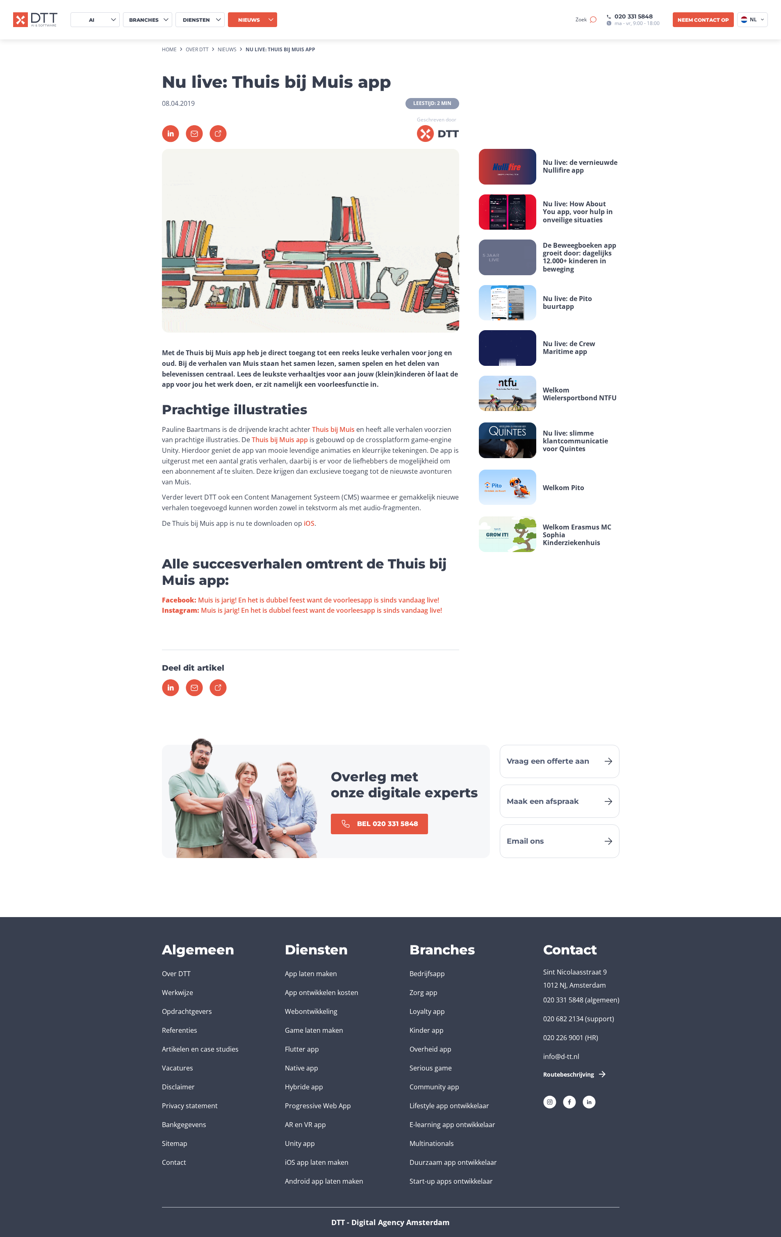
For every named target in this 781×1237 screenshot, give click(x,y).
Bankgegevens (184, 1124)
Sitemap (174, 1143)
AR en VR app (305, 1124)
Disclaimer (178, 1086)
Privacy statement (190, 1105)
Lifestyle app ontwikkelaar (449, 1105)
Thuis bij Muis (333, 429)
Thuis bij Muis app (280, 439)
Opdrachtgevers (187, 1011)
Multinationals (432, 1143)
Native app (301, 1068)
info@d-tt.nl (561, 1056)
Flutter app (302, 1049)
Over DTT (176, 973)
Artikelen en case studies (200, 1049)
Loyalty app (427, 1011)
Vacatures (177, 1068)
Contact (174, 1162)
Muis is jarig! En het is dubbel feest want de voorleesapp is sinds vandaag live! (300, 600)
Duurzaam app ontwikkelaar (453, 1162)
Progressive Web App (318, 1105)
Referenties (179, 1030)
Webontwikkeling (311, 1011)
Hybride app (304, 1086)
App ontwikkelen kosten (321, 992)
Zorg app (423, 992)
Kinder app (427, 1030)
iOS (309, 523)
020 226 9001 (563, 1037)
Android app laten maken (324, 1181)
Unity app (300, 1143)
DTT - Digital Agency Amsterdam (390, 1222)
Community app (434, 1086)
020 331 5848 (634, 16)
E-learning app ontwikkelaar (452, 1124)
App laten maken (311, 973)
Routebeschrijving (568, 1074)
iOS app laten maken (316, 1162)
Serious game (431, 1068)
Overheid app (430, 1049)
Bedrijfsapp (427, 973)
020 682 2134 (563, 1018)
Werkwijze (177, 992)
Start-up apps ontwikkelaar (451, 1181)
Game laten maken (314, 1030)
